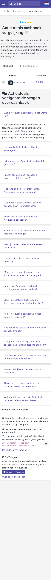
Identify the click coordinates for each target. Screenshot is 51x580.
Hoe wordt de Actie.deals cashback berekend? (22, 260)
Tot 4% (39, 82)
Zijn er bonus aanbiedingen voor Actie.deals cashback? (20, 218)
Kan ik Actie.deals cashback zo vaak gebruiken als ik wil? (22, 315)
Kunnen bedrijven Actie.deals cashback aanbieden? (24, 371)
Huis (6, 11)
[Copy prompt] (46, 444)
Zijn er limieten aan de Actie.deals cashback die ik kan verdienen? (21, 385)
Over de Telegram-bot (13, 476)
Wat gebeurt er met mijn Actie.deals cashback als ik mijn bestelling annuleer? (25, 343)
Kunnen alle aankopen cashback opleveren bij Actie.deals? (20, 176)
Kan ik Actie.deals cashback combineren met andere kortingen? (24, 232)
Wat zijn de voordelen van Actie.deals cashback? (23, 246)
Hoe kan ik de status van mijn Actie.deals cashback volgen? (25, 329)
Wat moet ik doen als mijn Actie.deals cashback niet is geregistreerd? (23, 204)
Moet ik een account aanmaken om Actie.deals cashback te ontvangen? (22, 274)
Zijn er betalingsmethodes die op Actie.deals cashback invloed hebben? (23, 301)
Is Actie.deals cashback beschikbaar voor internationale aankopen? (25, 357)
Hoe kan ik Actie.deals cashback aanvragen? (20, 149)
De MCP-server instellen (14, 450)
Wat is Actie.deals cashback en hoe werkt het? (25, 114)
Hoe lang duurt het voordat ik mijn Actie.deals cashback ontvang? (22, 190)
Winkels (35, 11)
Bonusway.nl (19, 82)
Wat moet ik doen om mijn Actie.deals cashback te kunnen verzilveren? (23, 399)
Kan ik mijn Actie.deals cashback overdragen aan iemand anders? (21, 288)
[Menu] (3, 3)
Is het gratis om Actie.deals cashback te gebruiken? (24, 163)
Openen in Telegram (15, 472)
